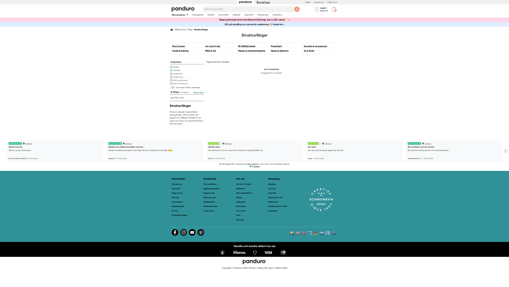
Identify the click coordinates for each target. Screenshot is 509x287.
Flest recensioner (180, 84)
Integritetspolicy (178, 206)
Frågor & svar (332, 2)
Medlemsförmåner (210, 206)
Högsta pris (178, 77)
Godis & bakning (180, 50)
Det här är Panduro (243, 184)
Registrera (324, 11)
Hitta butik (176, 189)
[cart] (334, 9)
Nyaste (176, 67)
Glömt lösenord (209, 198)
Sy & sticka (309, 50)
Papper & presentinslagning (251, 50)
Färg (190, 29)
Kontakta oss (319, 2)
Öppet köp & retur (275, 198)
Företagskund (177, 202)
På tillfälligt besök (246, 46)
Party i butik (241, 211)
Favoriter (175, 198)
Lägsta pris (178, 74)
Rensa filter (199, 92)
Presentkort (276, 46)
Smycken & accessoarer (315, 46)
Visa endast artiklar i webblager (188, 87)
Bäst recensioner (180, 80)
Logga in (323, 8)
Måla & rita (180, 29)
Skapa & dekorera (279, 50)
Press (238, 215)
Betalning (272, 184)
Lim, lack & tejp (212, 46)
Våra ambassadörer (244, 193)
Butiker (307, 2)
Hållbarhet (240, 189)
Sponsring (240, 220)
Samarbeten (241, 206)
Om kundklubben (210, 184)
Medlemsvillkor (209, 202)
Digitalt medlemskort (211, 189)
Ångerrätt (272, 193)
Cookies (175, 211)
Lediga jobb (240, 202)
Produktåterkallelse (179, 215)
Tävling (239, 198)
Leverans (271, 189)
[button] (180, 14)
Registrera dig (209, 193)
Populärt (176, 70)
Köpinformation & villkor (277, 206)
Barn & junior (178, 46)
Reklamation (273, 202)
